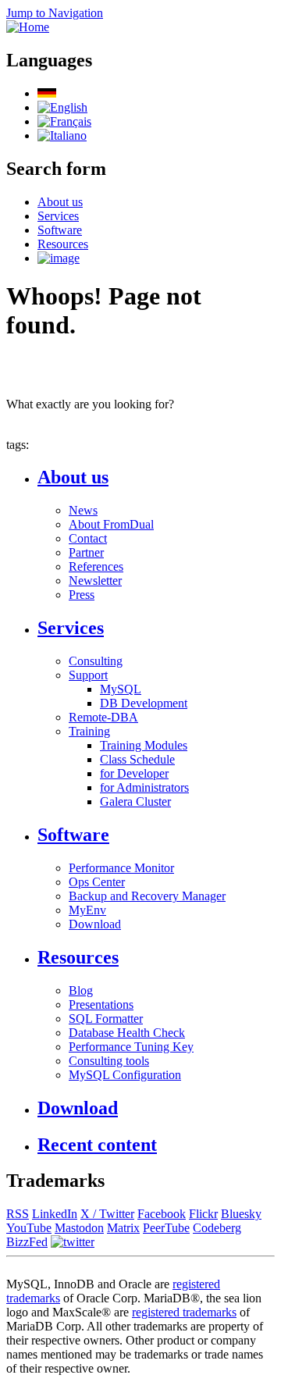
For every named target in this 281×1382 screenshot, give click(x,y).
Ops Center (97, 882)
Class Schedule (137, 759)
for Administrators (144, 787)
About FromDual (111, 524)
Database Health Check (127, 1032)
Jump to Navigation (54, 13)
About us (60, 201)
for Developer (134, 773)
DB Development (143, 703)
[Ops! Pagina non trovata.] (62, 135)
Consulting (96, 661)
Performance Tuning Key (131, 1046)
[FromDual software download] (58, 258)
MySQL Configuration (125, 1074)
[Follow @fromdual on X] (72, 1241)
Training (89, 731)
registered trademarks (184, 1312)
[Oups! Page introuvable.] (64, 121)
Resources (62, 244)
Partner (86, 552)
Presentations (101, 1004)
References (96, 566)
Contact (88, 538)
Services (58, 216)
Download (95, 924)
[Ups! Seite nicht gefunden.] (46, 93)
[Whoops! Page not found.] (62, 107)
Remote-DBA (103, 717)
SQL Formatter (106, 1018)
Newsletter (95, 580)
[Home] (27, 27)
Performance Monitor (121, 867)
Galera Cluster (135, 801)
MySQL (120, 689)
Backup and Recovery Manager (147, 896)
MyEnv (87, 910)
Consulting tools (109, 1060)
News (83, 510)
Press (81, 594)
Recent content (97, 1144)
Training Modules (143, 745)
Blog (81, 990)
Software (59, 230)
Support (88, 675)
